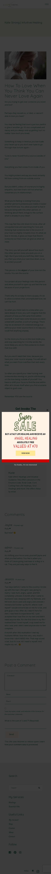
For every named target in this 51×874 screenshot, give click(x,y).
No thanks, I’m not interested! (25, 465)
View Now (25, 453)
